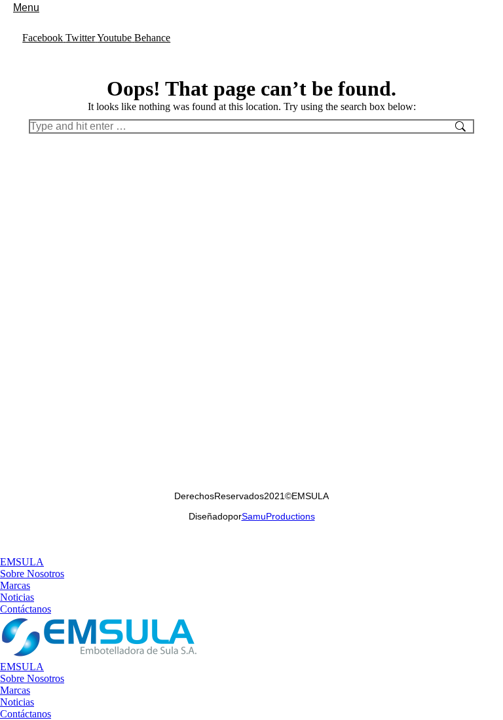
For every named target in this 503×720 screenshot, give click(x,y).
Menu (26, 7)
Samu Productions (278, 516)
